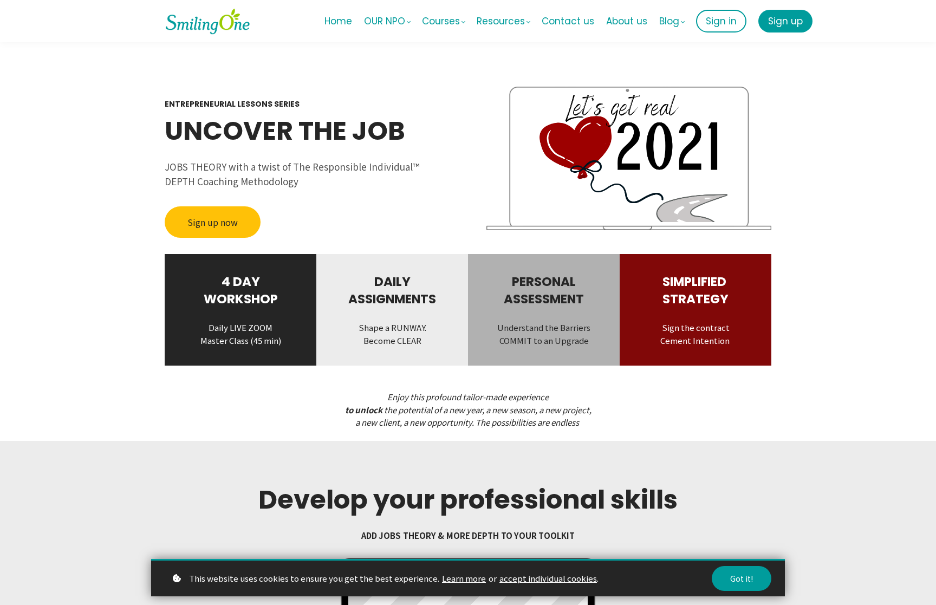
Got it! (741, 578)
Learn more (464, 578)
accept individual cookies (548, 578)
